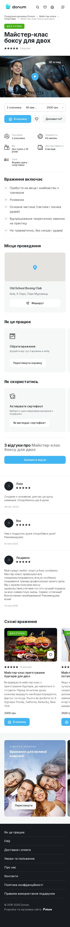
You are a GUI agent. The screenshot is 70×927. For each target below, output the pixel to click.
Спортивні (10, 19)
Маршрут (37, 303)
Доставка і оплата (17, 849)
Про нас (10, 867)
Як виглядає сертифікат (29, 422)
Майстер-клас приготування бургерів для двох (24, 674)
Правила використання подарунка (29, 893)
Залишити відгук (35, 459)
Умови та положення (19, 858)
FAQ (7, 841)
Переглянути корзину (27, 362)
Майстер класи (47, 16)
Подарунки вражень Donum (19, 16)
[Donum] (15, 7)
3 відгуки (25, 48)
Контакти (11, 876)
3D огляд (55, 62)
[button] (28, 93)
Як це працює (14, 832)
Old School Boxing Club (26, 288)
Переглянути (23, 805)
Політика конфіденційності (23, 884)
